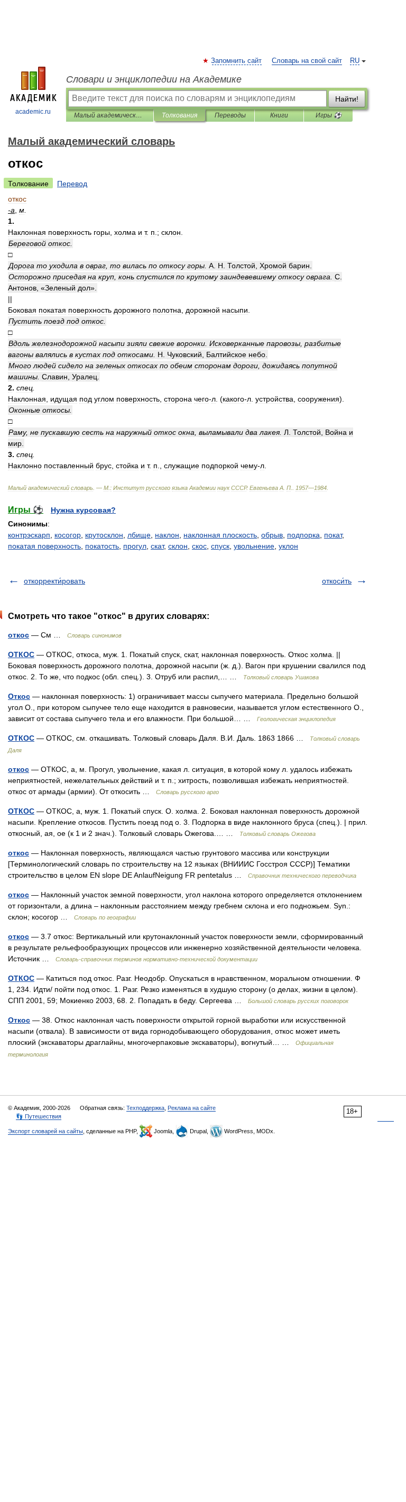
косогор (67, 535)
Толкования (179, 115)
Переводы (230, 115)
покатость (102, 546)
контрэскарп (29, 535)
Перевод (72, 183)
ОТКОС (21, 654)
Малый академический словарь (109, 115)
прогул (134, 546)
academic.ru (33, 111)
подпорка (303, 535)
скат (157, 546)
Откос (19, 696)
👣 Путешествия (38, 1116)
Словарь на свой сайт (307, 61)
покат (333, 535)
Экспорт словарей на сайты (45, 1131)
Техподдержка (145, 1108)
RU (354, 61)
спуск (220, 546)
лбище (139, 535)
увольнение (254, 546)
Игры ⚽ (329, 115)
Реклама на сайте (192, 1108)
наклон (167, 535)
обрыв (272, 535)
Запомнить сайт (237, 61)
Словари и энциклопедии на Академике (154, 79)
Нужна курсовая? (83, 510)
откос (18, 635)
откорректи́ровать (54, 581)
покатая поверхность (44, 546)
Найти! (346, 99)
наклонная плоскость (220, 535)
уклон (288, 546)
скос (199, 546)
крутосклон (104, 535)
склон (178, 546)
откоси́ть (337, 581)
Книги (279, 115)
